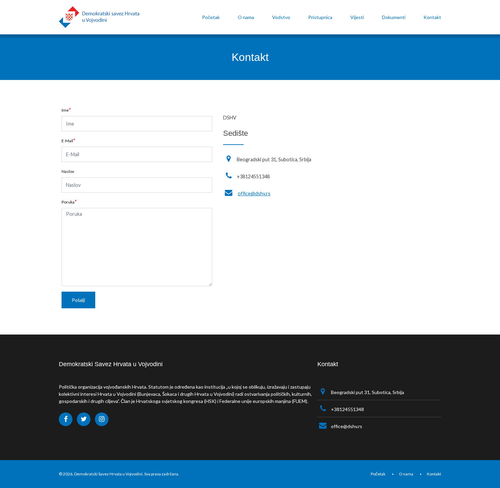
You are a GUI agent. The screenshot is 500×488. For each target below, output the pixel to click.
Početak (378, 473)
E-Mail (67, 140)
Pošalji (78, 300)
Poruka (68, 202)
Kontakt (434, 473)
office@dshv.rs (254, 193)
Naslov (68, 171)
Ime (65, 110)
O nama (406, 473)
